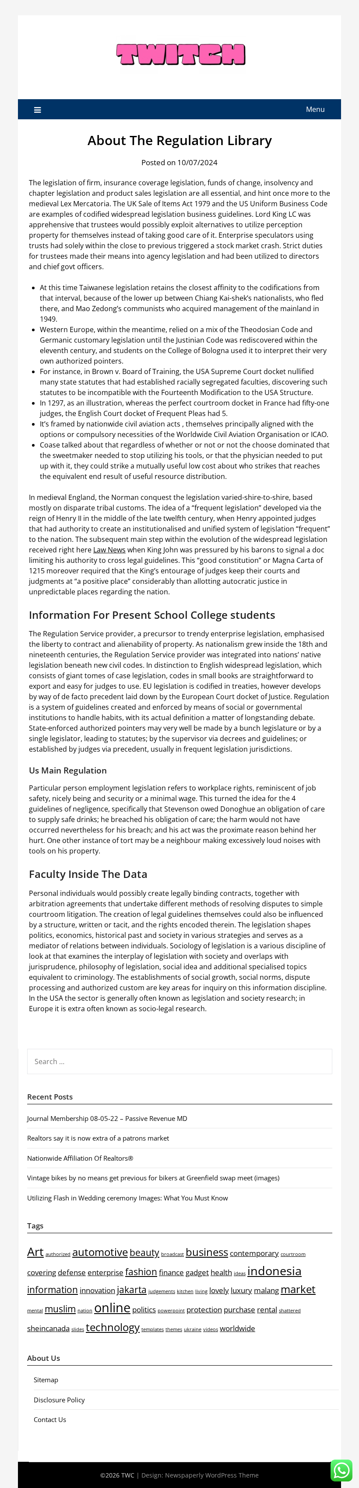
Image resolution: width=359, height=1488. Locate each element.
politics (144, 1309)
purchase (239, 1309)
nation (84, 1311)
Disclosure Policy (59, 1399)
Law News (109, 550)
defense (72, 1272)
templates (152, 1329)
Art (35, 1251)
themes (173, 1329)
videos (210, 1329)
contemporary (254, 1253)
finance (171, 1272)
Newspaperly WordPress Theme (212, 1475)
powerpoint (171, 1311)
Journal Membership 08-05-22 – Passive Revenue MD (107, 1118)
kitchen (185, 1291)
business (207, 1252)
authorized (58, 1254)
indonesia (274, 1271)
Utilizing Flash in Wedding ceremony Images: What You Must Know (127, 1197)
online (112, 1307)
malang (266, 1290)
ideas (240, 1273)
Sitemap (46, 1379)
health (221, 1272)
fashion (141, 1272)
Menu (315, 109)
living (201, 1291)
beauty (144, 1252)
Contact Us (50, 1419)
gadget (197, 1272)
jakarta (132, 1289)
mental (35, 1311)
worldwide (237, 1328)
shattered (290, 1311)
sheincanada (48, 1328)
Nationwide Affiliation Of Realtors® (80, 1158)
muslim (60, 1309)
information (52, 1289)
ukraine (192, 1329)
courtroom (293, 1254)
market (298, 1289)
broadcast (172, 1254)
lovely (219, 1290)
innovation (97, 1290)
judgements (161, 1291)
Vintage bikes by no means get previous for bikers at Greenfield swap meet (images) (153, 1177)
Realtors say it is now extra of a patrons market (98, 1138)
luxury (241, 1290)
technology (113, 1327)
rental (267, 1309)
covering (41, 1272)
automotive (100, 1252)
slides (77, 1329)
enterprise (105, 1272)
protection (204, 1309)
